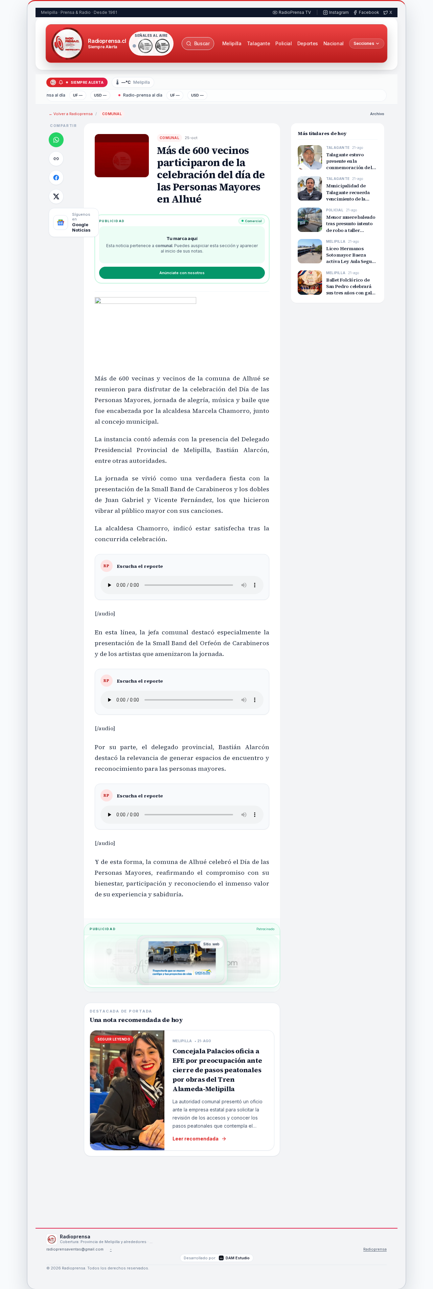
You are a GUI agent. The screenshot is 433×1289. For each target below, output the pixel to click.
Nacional (333, 43)
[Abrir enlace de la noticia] (56, 158)
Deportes (307, 43)
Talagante (258, 43)
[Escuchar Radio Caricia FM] (145, 45)
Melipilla (232, 43)
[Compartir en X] (56, 196)
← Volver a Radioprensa (71, 113)
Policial (283, 43)
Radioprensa (375, 1249)
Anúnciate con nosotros (182, 272)
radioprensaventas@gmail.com (75, 1249)
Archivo (377, 113)
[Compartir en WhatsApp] (56, 139)
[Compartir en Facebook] (56, 177)
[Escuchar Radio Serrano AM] (162, 45)
